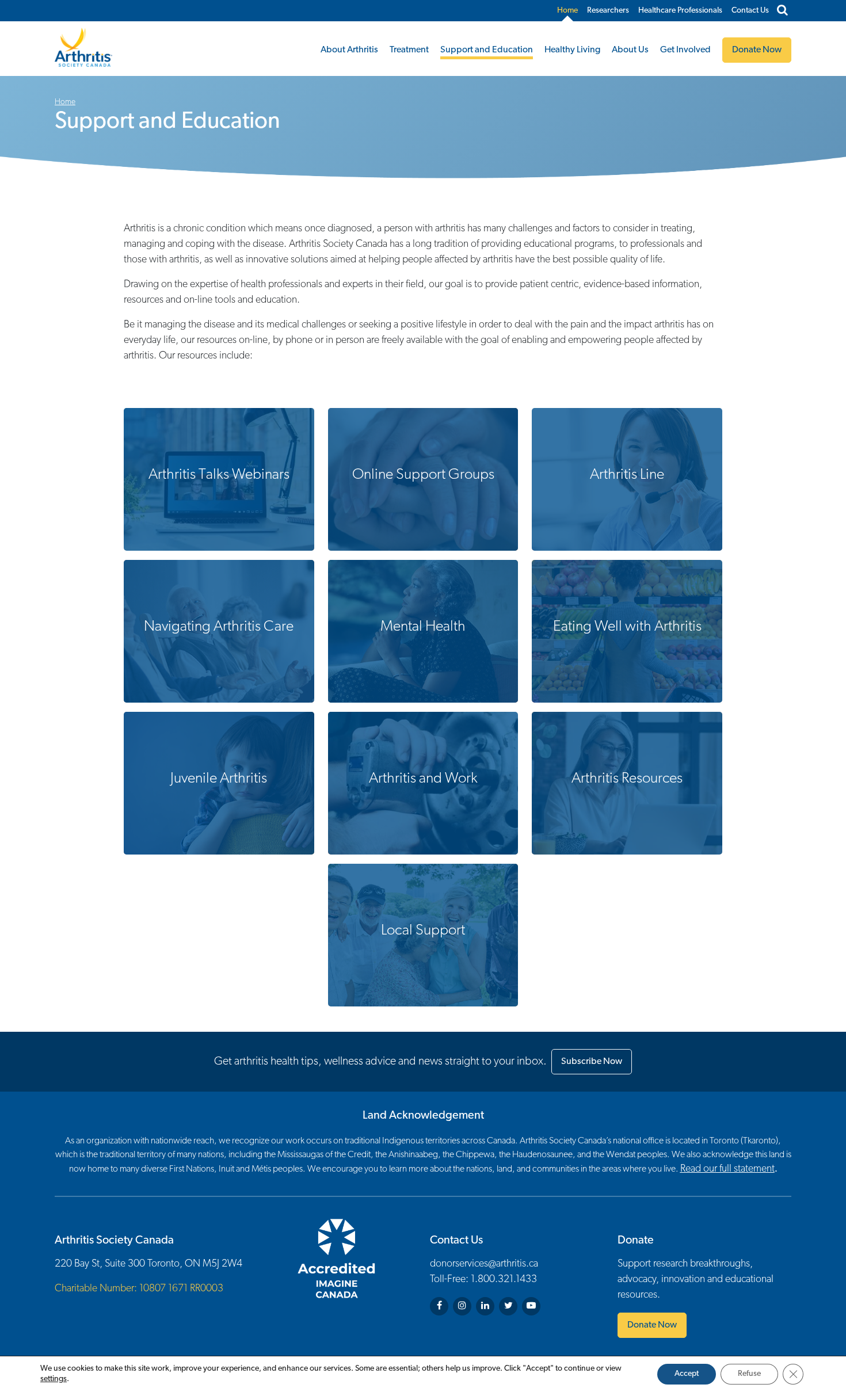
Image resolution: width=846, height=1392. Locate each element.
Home (567, 10)
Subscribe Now (591, 1061)
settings (53, 1379)
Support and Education (486, 50)
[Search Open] (782, 11)
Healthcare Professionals (680, 10)
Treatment (409, 50)
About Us (630, 50)
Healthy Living (572, 50)
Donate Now (652, 1325)
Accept (686, 1374)
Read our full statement (727, 1169)
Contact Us (750, 10)
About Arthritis (349, 50)
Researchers (608, 10)
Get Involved (685, 50)
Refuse (749, 1374)
